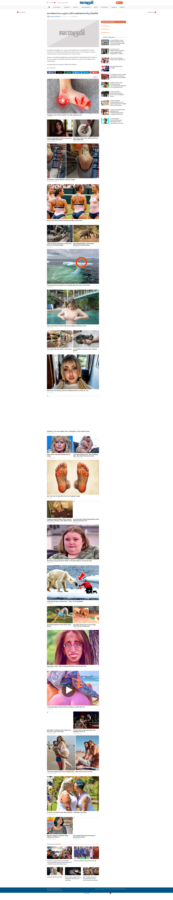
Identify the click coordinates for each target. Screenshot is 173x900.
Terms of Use (107, 889)
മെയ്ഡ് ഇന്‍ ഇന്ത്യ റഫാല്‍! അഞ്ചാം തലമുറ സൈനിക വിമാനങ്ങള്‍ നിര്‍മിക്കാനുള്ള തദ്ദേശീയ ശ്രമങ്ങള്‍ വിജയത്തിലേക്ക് (117, 43)
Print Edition (52, 67)
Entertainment (85, 7)
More (95, 7)
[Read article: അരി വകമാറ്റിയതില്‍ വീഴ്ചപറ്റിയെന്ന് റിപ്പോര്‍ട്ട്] (86, 852)
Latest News (56, 7)
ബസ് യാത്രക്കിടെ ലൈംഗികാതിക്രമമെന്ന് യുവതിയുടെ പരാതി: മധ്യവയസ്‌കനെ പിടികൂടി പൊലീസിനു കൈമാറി (116, 121)
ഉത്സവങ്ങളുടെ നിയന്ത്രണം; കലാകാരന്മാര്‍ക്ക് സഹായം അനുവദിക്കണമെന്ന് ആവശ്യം (90, 878)
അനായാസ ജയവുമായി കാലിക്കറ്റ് (116, 67)
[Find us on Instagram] (49, 3)
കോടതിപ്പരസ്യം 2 (105, 29)
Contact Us (102, 889)
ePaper (120, 2)
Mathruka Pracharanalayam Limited (54, 889)
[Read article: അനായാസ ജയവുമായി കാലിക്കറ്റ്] (105, 68)
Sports (75, 7)
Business (122, 7)
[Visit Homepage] (86, 3)
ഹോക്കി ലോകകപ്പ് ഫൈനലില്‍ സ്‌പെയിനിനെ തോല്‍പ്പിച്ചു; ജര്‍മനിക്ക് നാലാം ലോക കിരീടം (118, 76)
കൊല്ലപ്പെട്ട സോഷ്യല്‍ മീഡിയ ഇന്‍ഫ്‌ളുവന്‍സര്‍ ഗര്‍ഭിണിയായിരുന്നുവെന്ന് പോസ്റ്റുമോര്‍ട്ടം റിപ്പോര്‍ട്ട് (117, 112)
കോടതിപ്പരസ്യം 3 (105, 32)
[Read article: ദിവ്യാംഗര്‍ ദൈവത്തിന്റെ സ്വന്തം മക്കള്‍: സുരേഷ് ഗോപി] (105, 60)
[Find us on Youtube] (54, 3)
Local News (104, 7)
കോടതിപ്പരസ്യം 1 (105, 26)
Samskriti (114, 7)
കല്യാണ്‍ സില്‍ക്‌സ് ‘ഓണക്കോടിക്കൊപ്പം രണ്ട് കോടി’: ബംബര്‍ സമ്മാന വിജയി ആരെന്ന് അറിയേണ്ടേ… (118, 103)
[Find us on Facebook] (47, 3)
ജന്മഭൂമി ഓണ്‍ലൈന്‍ (55, 16)
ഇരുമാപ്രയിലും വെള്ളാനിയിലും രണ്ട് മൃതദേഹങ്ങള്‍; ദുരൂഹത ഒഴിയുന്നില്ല (73, 878)
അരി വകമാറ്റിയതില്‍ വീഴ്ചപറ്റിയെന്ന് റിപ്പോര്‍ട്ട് (85, 861)
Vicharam (66, 7)
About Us (97, 889)
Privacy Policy (114, 889)
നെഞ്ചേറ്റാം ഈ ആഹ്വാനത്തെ (54, 877)
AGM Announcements (122, 889)
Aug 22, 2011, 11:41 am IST (65, 16)
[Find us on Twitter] (52, 3)
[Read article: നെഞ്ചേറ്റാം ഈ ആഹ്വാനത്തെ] (55, 871)
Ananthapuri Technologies (58, 890)
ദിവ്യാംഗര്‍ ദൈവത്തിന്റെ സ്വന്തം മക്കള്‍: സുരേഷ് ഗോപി (117, 58)
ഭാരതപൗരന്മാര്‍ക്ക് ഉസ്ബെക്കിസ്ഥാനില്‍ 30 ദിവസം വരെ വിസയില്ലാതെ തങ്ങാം (117, 94)
